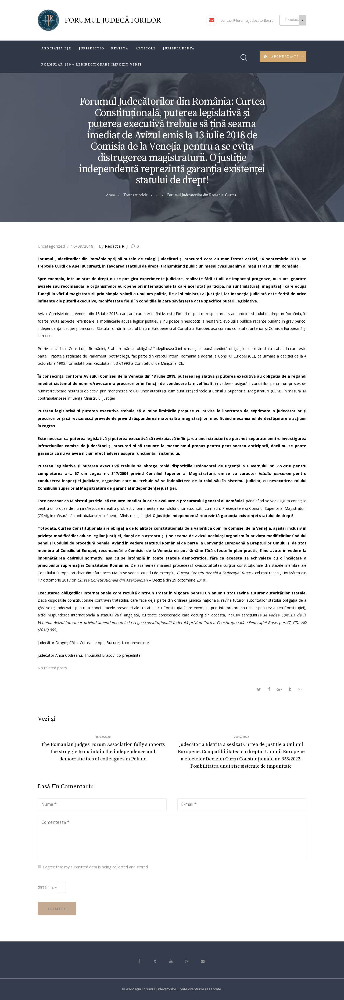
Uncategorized (51, 246)
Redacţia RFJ (114, 246)
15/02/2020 (102, 737)
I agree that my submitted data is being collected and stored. (96, 866)
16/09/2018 (82, 246)
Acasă (110, 194)
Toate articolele (135, 194)
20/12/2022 (241, 737)
